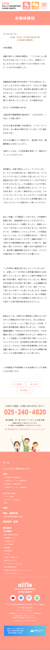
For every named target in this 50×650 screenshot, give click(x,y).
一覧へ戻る (33, 384)
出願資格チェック (10, 538)
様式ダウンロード (10, 560)
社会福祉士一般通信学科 (26, 40)
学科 (5, 474)
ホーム (6, 463)
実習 (5, 503)
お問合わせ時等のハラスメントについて (18, 570)
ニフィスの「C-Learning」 (13, 564)
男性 (14, 37)
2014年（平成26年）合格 (32, 37)
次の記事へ (18, 384)
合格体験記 (8, 551)
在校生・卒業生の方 (11, 557)
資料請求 (7, 528)
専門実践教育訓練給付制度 (13, 517)
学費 (5, 507)
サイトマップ (11, 573)
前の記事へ (24, 390)
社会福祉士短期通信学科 (12, 477)
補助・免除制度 (10, 513)
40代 (20, 37)
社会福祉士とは (9, 541)
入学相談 (7, 531)
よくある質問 (8, 544)
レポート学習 (8, 496)
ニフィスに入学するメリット (17, 468)
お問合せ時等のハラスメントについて (32, 429)
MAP (41, 604)
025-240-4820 (27, 607)
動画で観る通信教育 (11, 535)
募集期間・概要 (10, 521)
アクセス (7, 554)
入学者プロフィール (16, 481)
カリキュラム (9, 493)
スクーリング (12, 500)
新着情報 (7, 548)
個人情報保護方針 (11, 429)
